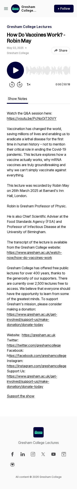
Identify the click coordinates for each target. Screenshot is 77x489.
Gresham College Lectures (28, 8)
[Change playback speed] (28, 84)
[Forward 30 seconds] (20, 84)
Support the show (20, 396)
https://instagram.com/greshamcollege (36, 366)
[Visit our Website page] (64, 454)
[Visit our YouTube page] (53, 454)
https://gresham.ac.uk (38, 335)
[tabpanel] (38, 257)
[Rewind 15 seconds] (12, 84)
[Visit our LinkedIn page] (23, 454)
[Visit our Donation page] (12, 464)
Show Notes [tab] (17, 98)
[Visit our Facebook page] (12, 454)
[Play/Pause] (15, 70)
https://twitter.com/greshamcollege (34, 345)
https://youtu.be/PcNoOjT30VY (31, 118)
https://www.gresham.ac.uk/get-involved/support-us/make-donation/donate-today (32, 319)
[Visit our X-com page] (43, 454)
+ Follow (64, 8)
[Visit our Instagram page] (33, 454)
